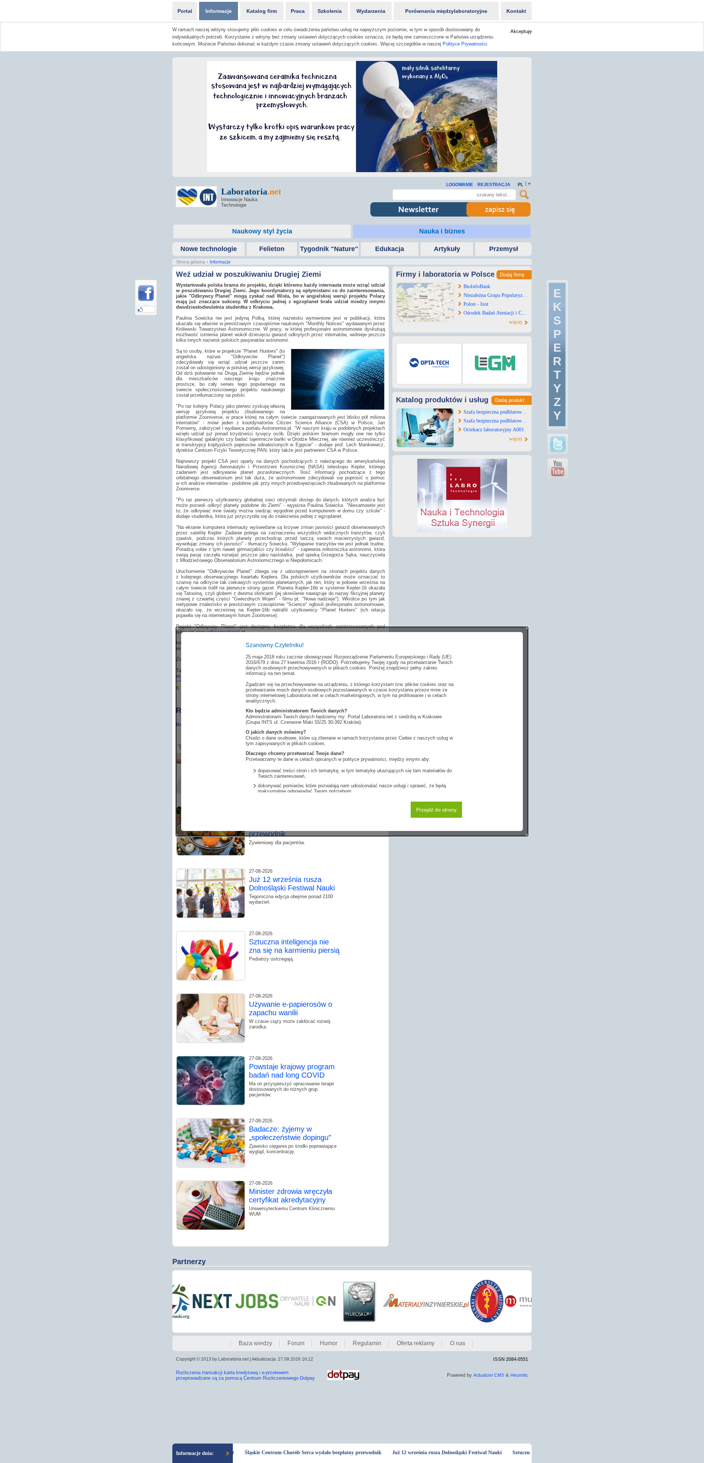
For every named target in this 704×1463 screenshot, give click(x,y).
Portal (184, 11)
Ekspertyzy (557, 354)
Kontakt (516, 11)
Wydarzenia (370, 11)
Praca (298, 11)
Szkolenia (330, 11)
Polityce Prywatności (465, 44)
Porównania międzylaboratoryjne (446, 11)
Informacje (218, 11)
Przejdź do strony (436, 810)
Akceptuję (521, 31)
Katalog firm (261, 11)
